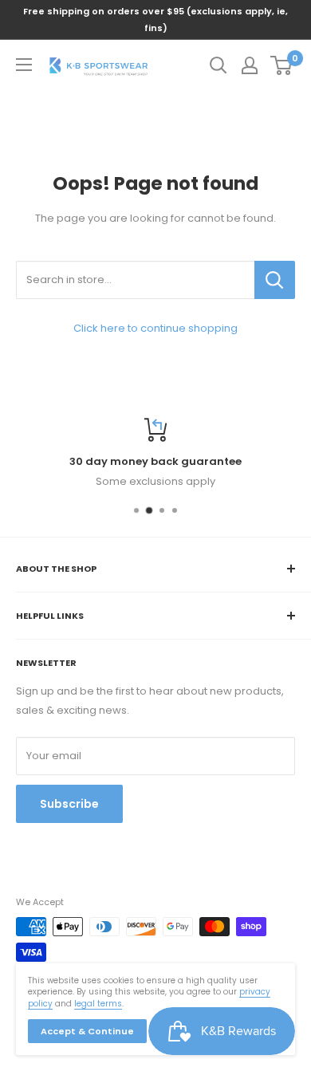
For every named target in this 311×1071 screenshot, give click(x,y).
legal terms (98, 1004)
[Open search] (218, 65)
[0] (282, 65)
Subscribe (69, 804)
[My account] (250, 65)
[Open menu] (24, 64)
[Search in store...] (274, 280)
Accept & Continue (87, 1031)
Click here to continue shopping (155, 328)
